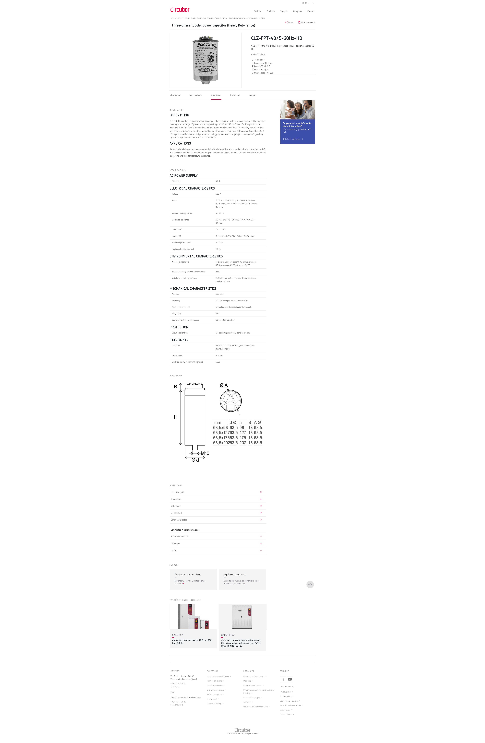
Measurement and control (254, 676)
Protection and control (252, 686)
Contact (310, 11)
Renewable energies (252, 698)
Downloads (235, 95)
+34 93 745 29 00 (178, 684)
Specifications (195, 95)
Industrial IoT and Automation (255, 707)
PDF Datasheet (308, 23)
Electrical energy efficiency (218, 676)
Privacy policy (286, 692)
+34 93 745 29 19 (178, 702)
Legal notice (285, 710)
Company (297, 11)
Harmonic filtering (214, 681)
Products (270, 11)
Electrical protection (215, 686)
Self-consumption (214, 695)
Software (247, 702)
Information (175, 95)
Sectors (257, 11)
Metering (247, 681)
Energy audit (212, 699)
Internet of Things (214, 704)
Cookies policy (286, 697)
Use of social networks (289, 701)
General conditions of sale (291, 706)
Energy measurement (216, 690)
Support (284, 11)
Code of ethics (286, 715)
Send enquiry (176, 705)
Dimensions (216, 95)
